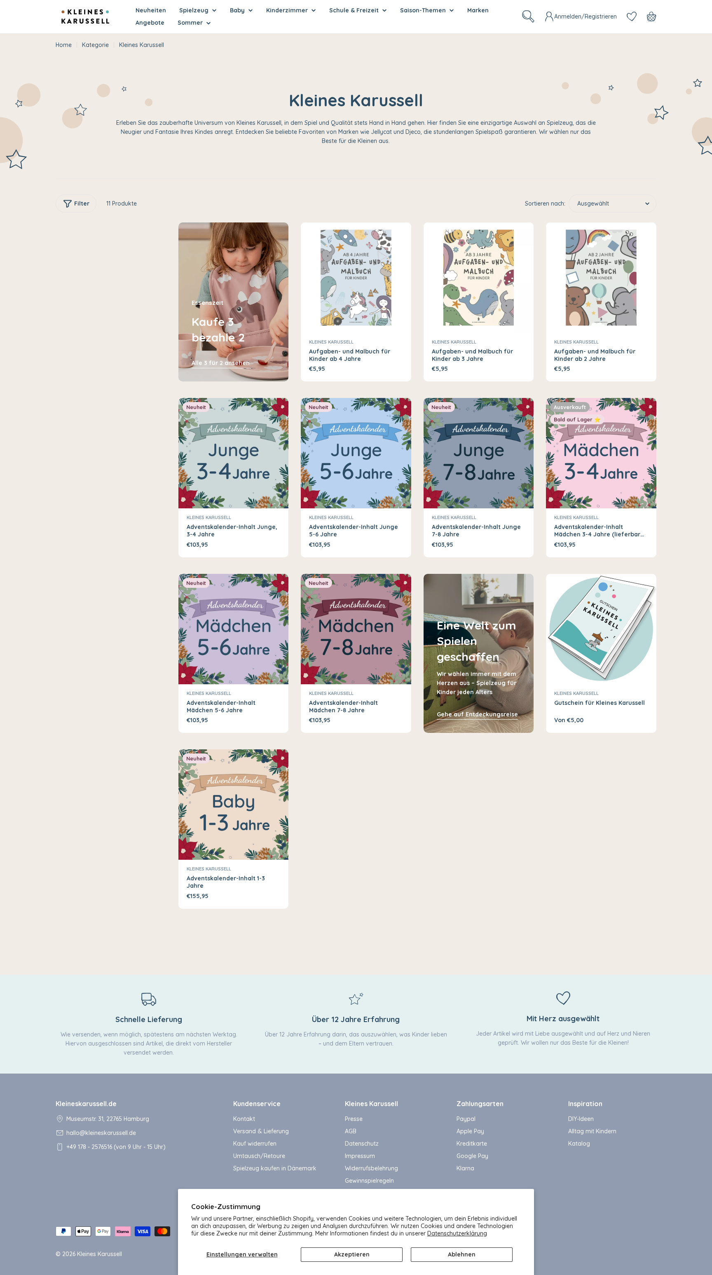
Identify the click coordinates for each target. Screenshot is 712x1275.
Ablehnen (461, 1254)
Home (64, 45)
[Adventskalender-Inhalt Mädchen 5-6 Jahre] (233, 629)
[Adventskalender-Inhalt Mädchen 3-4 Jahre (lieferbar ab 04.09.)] (601, 453)
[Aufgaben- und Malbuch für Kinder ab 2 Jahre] (601, 277)
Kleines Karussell (331, 342)
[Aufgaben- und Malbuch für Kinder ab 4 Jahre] (356, 277)
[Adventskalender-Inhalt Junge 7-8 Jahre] (479, 453)
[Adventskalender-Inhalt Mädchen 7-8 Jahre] (356, 629)
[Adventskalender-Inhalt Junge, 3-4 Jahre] (233, 453)
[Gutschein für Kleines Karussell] (601, 629)
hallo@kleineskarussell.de (101, 1133)
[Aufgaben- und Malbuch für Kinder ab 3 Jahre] (479, 277)
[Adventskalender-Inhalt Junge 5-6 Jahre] (356, 453)
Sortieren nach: (545, 203)
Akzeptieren (352, 1254)
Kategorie (95, 45)
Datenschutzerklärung (457, 1233)
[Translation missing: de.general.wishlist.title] (632, 16)
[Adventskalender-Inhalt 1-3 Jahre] (233, 804)
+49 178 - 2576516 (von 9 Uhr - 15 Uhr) (116, 1147)
